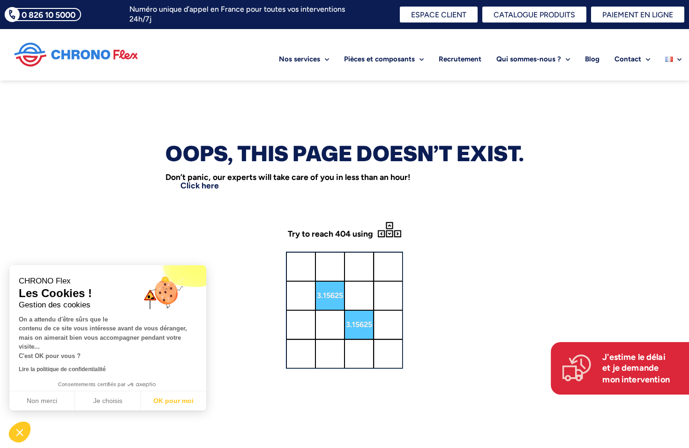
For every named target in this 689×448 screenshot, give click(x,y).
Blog (592, 59)
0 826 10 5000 (48, 15)
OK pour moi (173, 400)
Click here (199, 185)
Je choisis (107, 400)
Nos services (299, 59)
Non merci (42, 400)
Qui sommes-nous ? (528, 59)
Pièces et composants (379, 59)
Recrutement (460, 59)
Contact (627, 59)
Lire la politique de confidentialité (62, 369)
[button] (19, 432)
